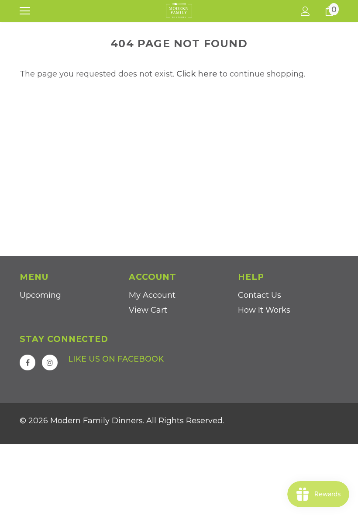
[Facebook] (27, 362)
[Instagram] (50, 362)
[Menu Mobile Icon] (25, 11)
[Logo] (179, 10)
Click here (198, 74)
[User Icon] (305, 11)
